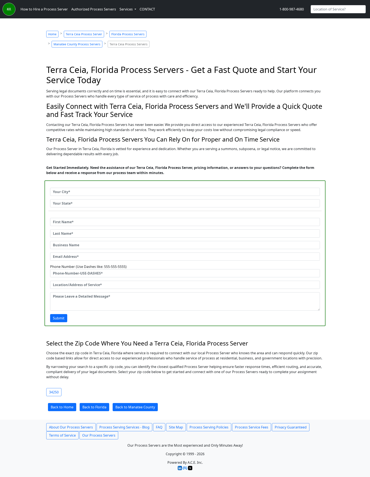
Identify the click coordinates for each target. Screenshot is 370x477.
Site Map (176, 427)
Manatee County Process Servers (77, 44)
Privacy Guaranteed (291, 427)
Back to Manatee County (135, 407)
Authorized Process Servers (93, 9)
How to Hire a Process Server (44, 9)
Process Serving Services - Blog (124, 427)
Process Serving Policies (208, 427)
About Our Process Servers (71, 427)
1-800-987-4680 (291, 9)
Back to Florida (94, 407)
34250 (54, 392)
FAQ (159, 427)
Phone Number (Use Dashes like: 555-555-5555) (88, 266)
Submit (58, 318)
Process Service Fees (251, 427)
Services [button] (126, 9)
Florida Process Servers (128, 34)
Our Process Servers (98, 435)
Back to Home (62, 407)
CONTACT (147, 9)
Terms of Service (62, 435)
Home (52, 34)
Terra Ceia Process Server (84, 34)
